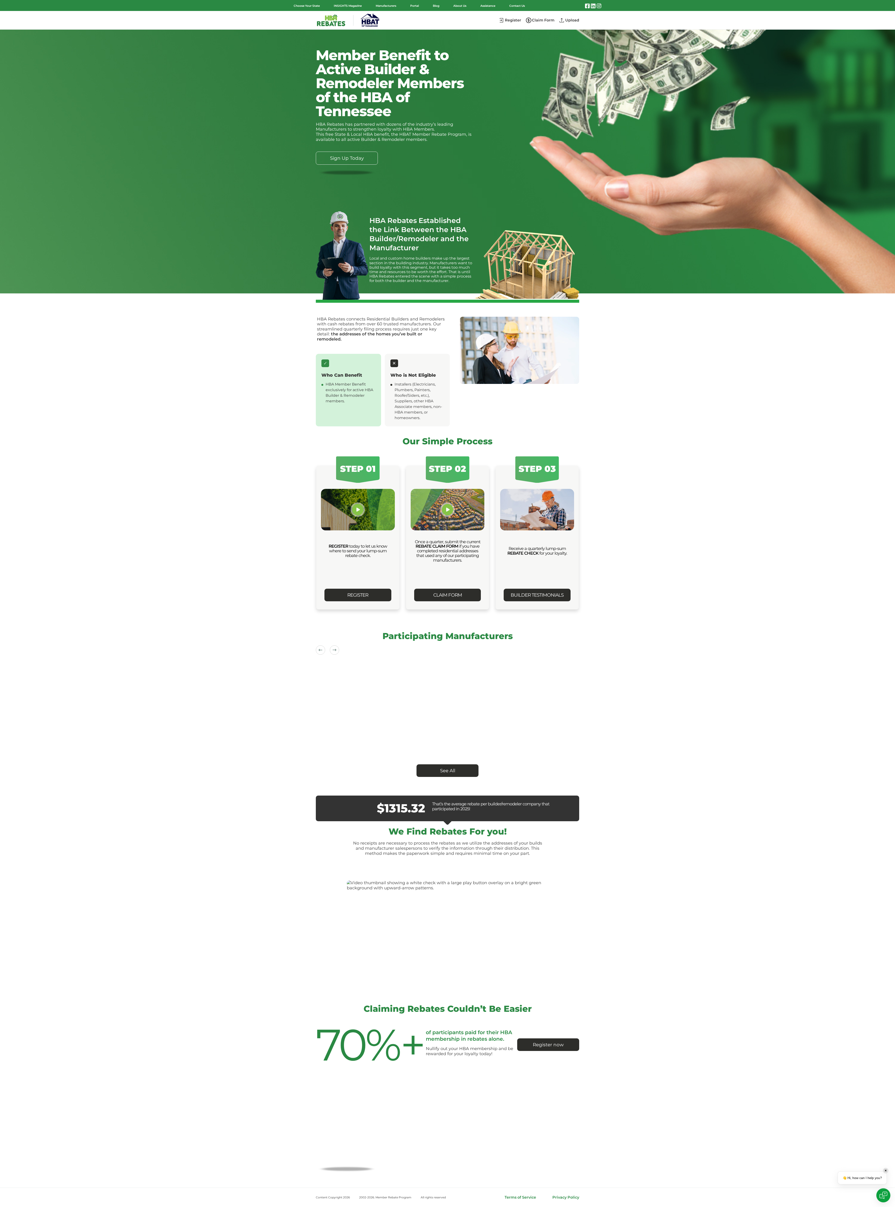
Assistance (487, 5)
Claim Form (543, 20)
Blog (436, 5)
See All (447, 770)
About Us (459, 5)
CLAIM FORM (447, 595)
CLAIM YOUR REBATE (347, 1154)
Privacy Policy (565, 1197)
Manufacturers (386, 5)
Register (513, 20)
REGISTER (357, 595)
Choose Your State (307, 5)
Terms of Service (520, 1197)
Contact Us (517, 5)
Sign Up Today (347, 158)
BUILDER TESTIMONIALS (537, 595)
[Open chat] (883, 1195)
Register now (548, 1044)
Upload (572, 20)
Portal (414, 5)
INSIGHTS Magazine (348, 5)
